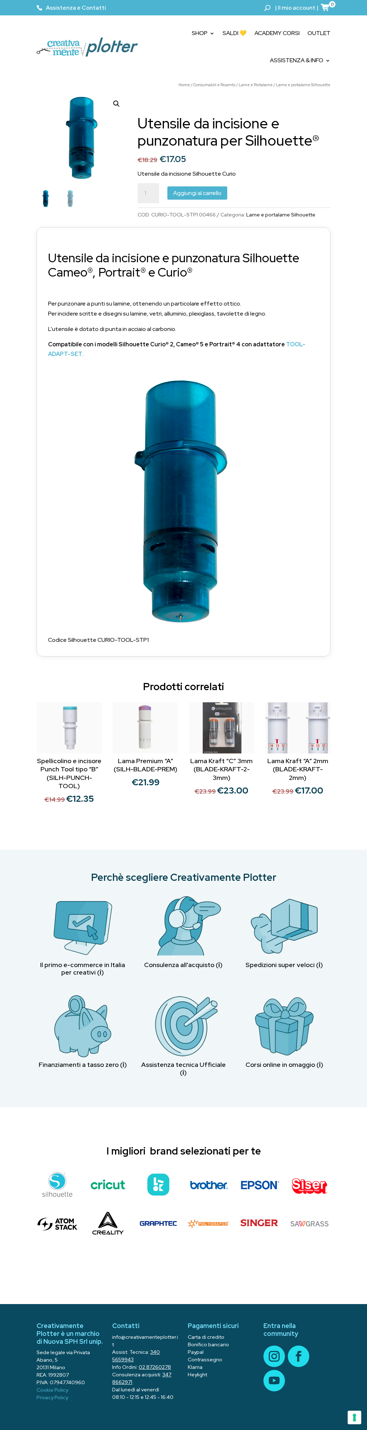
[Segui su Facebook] (298, 1356)
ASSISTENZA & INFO (296, 60)
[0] (325, 7)
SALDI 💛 (235, 33)
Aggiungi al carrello (197, 193)
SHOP (200, 33)
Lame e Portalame (256, 84)
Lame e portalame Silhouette (303, 84)
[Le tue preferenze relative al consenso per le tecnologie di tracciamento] (354, 1417)
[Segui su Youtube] (274, 1380)
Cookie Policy (52, 1390)
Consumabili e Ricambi (214, 84)
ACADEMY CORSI (277, 33)
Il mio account (296, 7)
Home (184, 84)
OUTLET (319, 33)
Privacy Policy (52, 1397)
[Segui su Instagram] (274, 1356)
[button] (116, 103)
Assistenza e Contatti (76, 7)
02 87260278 (155, 1367)
